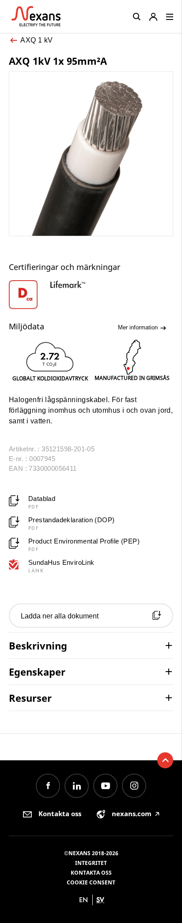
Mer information (138, 327)
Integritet (91, 863)
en (83, 900)
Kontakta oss (91, 872)
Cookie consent (91, 882)
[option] (29, 294)
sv (100, 900)
